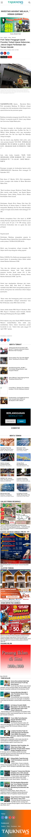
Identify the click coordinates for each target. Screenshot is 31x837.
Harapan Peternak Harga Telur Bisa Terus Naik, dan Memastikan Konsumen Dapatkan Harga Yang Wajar (6, 450)
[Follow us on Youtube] (13, 817)
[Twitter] (8, 53)
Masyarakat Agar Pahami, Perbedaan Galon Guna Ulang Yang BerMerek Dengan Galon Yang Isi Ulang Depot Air (7, 496)
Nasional (14, 37)
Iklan (19, 826)
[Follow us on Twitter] (6, 817)
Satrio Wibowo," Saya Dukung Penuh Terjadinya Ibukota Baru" (19, 378)
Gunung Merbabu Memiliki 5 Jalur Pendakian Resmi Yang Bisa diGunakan (19, 694)
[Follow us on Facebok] (2, 817)
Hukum (9, 37)
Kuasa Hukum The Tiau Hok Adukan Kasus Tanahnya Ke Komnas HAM (19, 358)
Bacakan (4, 57)
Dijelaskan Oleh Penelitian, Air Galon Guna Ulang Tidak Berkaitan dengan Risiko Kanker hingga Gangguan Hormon (20, 748)
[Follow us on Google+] (10, 817)
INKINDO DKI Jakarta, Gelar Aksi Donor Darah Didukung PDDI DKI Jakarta (7, 480)
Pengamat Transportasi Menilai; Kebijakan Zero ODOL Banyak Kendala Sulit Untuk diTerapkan (20, 772)
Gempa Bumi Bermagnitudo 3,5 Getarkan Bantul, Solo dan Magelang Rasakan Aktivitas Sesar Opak (23, 466)
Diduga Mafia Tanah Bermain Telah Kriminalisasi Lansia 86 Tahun (19, 760)
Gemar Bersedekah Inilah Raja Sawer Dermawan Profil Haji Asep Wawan (20, 682)
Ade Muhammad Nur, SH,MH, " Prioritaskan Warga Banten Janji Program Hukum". (18, 369)
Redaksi (3, 826)
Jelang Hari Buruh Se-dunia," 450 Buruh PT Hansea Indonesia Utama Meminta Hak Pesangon (19, 349)
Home (1, 37)
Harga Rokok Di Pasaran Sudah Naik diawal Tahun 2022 (20, 797)
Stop (10, 57)
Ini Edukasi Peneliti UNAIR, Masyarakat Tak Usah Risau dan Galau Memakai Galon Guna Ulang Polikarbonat (23, 496)
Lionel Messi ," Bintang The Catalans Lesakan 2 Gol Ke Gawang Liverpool (19, 388)
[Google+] (5, 53)
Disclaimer (14, 826)
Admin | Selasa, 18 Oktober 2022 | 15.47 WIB (9, 49)
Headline (5, 37)
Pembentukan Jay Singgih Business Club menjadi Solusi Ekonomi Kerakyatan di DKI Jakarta (19, 399)
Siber (8, 826)
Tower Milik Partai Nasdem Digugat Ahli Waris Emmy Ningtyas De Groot (19, 719)
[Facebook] (1, 53)
